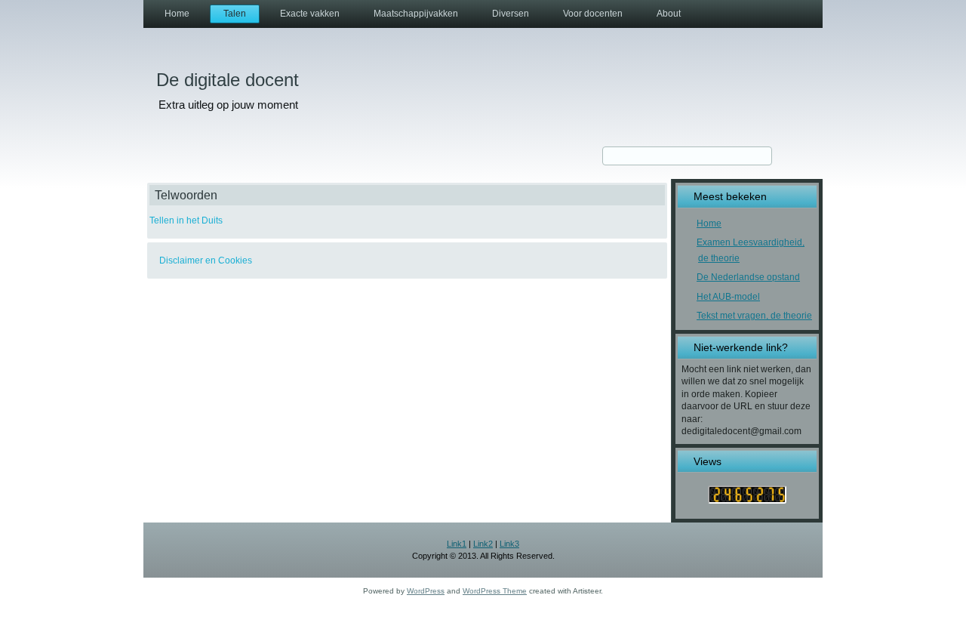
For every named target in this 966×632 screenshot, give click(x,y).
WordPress (426, 591)
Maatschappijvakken (416, 13)
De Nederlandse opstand (748, 277)
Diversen (510, 13)
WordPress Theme (495, 591)
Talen (234, 13)
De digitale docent (227, 79)
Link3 (509, 543)
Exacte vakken (310, 13)
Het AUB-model (728, 296)
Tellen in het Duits (186, 220)
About (669, 13)
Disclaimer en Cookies (205, 260)
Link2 (483, 543)
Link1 (456, 543)
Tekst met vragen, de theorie (754, 315)
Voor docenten (593, 13)
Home (177, 13)
